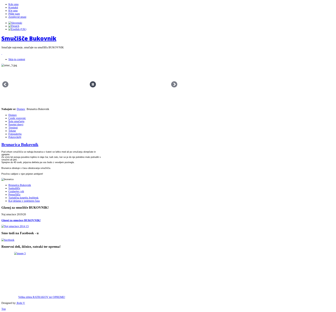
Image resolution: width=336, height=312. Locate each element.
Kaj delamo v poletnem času (24, 200)
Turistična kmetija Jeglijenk (23, 197)
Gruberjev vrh (16, 191)
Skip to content (16, 59)
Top (3, 308)
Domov (21, 109)
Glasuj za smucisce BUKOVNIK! (21, 220)
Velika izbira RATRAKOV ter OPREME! (41, 297)
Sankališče (14, 188)
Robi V (20, 302)
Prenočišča (14, 194)
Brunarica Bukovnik (19, 144)
